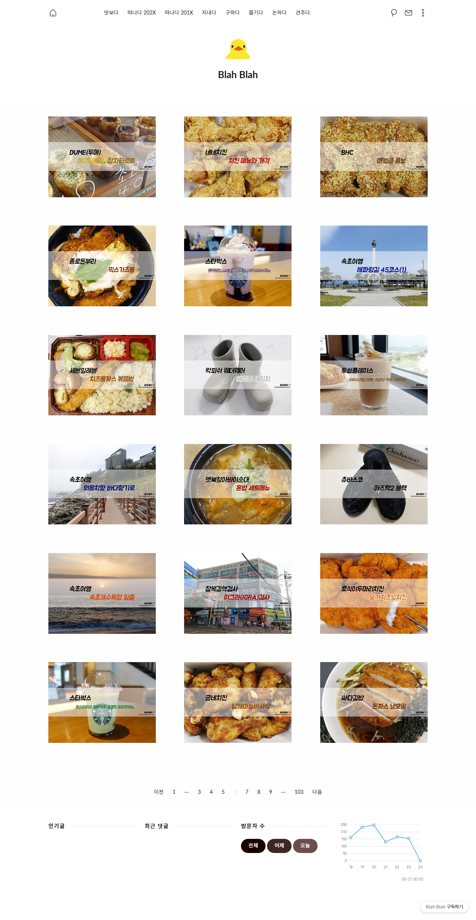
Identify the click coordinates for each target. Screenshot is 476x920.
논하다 (279, 13)
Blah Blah (226, 910)
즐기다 (256, 13)
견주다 (303, 13)
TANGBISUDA (286, 910)
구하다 (232, 13)
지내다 (209, 13)
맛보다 (111, 13)
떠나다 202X (142, 13)
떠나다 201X (179, 13)
